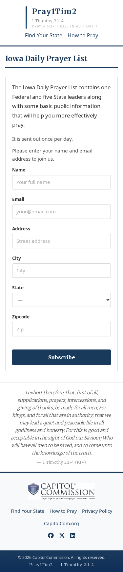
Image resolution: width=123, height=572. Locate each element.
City (16, 258)
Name (18, 170)
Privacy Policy (97, 511)
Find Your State (43, 35)
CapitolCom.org (61, 523)
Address (21, 228)
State (18, 287)
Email (18, 199)
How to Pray (83, 35)
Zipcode (21, 316)
